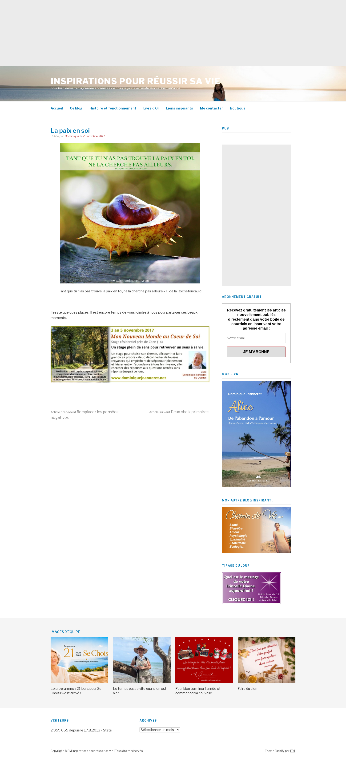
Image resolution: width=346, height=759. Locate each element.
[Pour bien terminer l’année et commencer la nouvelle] (204, 681)
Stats (107, 730)
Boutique (237, 108)
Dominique (72, 136)
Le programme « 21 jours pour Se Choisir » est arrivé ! (76, 690)
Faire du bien (247, 688)
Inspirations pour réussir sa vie (135, 81)
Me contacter (211, 108)
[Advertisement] (141, 33)
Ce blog (76, 108)
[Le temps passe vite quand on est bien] (142, 681)
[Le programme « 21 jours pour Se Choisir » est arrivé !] (79, 681)
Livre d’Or (151, 108)
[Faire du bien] (266, 681)
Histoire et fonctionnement (113, 108)
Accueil (57, 108)
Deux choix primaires (179, 412)
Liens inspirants (179, 108)
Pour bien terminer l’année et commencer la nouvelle (198, 690)
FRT (292, 751)
